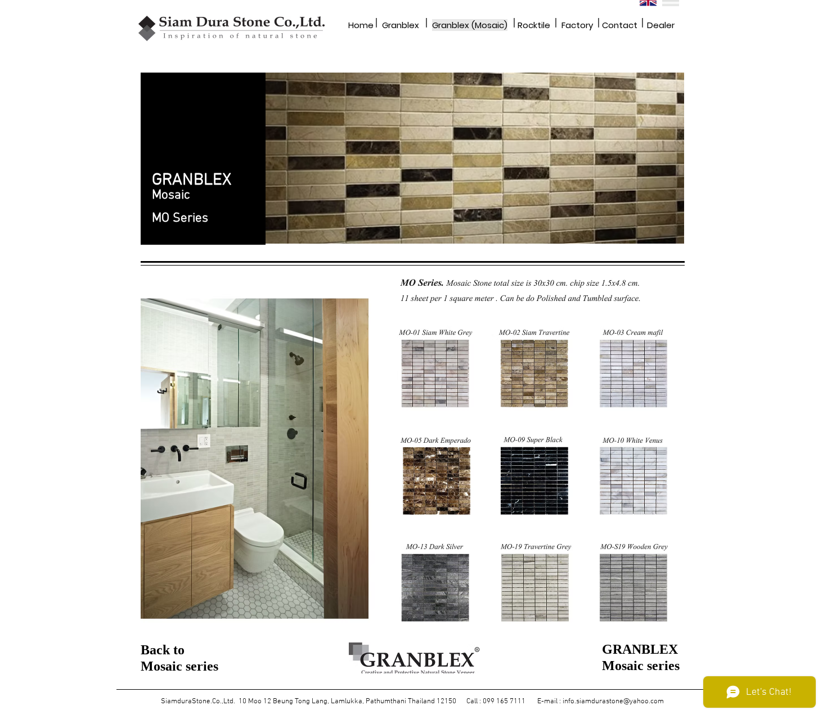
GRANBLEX (640, 649)
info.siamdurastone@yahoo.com (613, 701)
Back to (163, 649)
